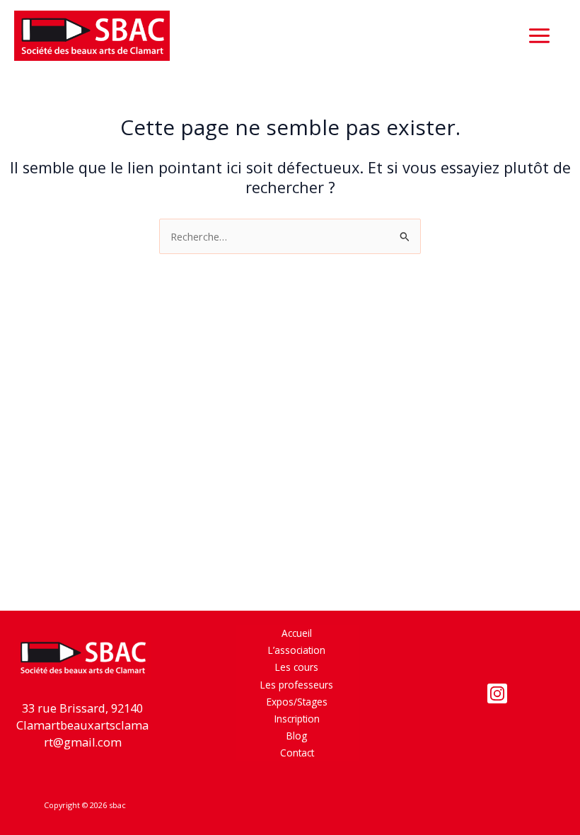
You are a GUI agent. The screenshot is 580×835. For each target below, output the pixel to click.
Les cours (296, 667)
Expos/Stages (297, 701)
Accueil (297, 633)
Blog (296, 735)
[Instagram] (497, 693)
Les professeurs (296, 684)
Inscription (297, 718)
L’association (296, 650)
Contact (297, 752)
